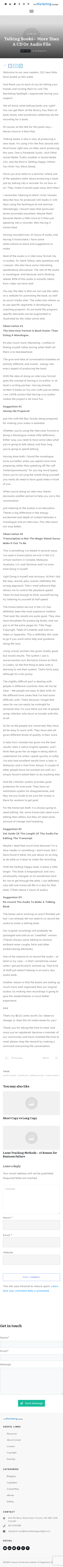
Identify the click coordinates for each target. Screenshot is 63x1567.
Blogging (11, 1476)
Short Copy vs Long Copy (31, 1107)
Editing (10, 1501)
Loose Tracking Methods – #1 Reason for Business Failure (31, 1143)
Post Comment (31, 1277)
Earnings (11, 1459)
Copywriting (13, 1489)
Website (8, 1252)
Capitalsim (12, 1482)
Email (7, 1235)
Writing (25, 51)
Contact (11, 1446)
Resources (12, 1433)
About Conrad (14, 1440)
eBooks (10, 1495)
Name (8, 1217)
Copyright (11, 1452)
